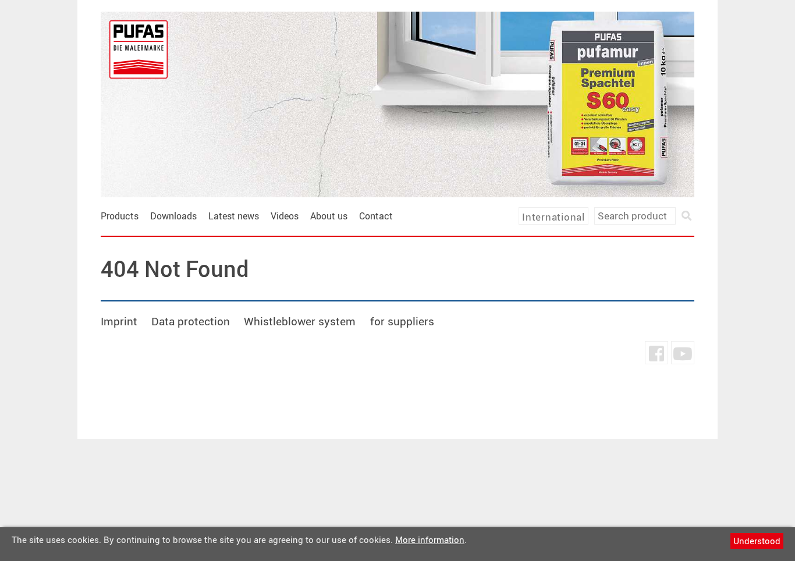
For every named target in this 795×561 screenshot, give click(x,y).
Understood (756, 540)
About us (328, 216)
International (553, 216)
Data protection (190, 321)
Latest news (233, 216)
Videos (285, 216)
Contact (376, 216)
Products (120, 216)
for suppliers (402, 321)
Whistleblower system (300, 321)
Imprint (119, 321)
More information (429, 539)
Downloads (173, 216)
